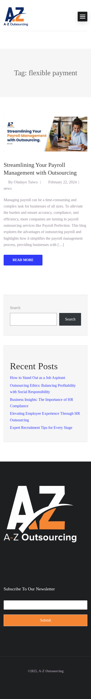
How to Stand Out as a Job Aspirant (37, 378)
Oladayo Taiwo (26, 182)
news (8, 188)
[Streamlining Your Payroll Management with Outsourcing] (45, 134)
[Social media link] (45, 683)
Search (15, 308)
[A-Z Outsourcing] (16, 16)
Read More (23, 260)
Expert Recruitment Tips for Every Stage (41, 427)
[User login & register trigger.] (6, 38)
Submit (45, 620)
